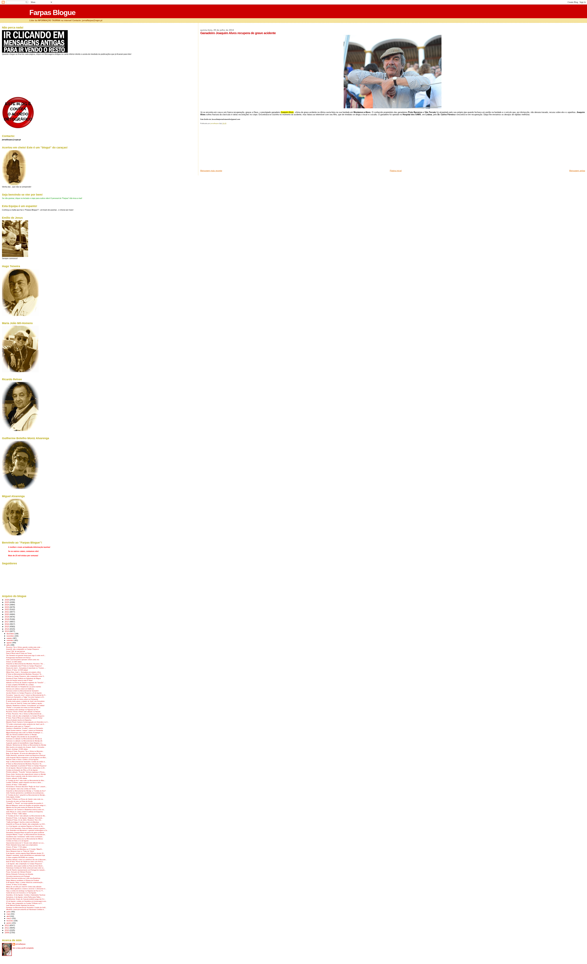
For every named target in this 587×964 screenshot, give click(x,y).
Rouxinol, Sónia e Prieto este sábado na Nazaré (23, 711)
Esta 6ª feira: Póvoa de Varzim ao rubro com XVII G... (25, 861)
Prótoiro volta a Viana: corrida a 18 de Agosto (22, 759)
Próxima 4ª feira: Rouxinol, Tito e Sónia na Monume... (25, 751)
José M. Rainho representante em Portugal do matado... (26, 870)
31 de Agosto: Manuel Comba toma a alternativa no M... (26, 768)
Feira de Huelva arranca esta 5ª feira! (19, 680)
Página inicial (396, 171)
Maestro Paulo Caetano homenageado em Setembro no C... (27, 722)
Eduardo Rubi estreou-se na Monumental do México (24, 839)
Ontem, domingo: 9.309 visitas (17, 749)
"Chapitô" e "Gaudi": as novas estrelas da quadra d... (25, 803)
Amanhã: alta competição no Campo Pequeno (22, 649)
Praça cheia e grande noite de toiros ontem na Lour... (25, 776)
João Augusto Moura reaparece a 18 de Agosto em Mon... (26, 757)
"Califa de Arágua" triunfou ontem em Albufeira (22, 822)
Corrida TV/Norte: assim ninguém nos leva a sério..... (24, 782)
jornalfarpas (21, 944)
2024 (7, 605)
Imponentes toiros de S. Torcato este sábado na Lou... (25, 843)
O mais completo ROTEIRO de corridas (20, 685)
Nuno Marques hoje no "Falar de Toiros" (20, 851)
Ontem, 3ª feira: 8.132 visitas (16, 884)
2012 (7, 925)
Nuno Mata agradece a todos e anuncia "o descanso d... (26, 888)
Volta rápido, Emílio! (13, 797)
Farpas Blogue (52, 13)
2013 (7, 631)
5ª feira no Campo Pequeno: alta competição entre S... (25, 676)
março (9, 918)
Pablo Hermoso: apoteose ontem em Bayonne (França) (25, 755)
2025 (7, 602)
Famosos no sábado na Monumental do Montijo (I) (24, 739)
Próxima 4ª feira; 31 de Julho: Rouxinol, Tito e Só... (24, 820)
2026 (7, 600)
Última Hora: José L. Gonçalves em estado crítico (23, 672)
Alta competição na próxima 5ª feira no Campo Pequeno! (26, 766)
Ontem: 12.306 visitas (14, 662)
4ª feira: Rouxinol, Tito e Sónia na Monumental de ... (24, 714)
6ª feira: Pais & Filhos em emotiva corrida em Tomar (24, 718)
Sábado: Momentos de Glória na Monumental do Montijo (26, 745)
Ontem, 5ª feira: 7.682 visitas (16, 814)
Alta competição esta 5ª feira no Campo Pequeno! (24, 666)
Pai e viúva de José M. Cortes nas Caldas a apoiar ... (25, 703)
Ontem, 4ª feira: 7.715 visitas (16, 847)
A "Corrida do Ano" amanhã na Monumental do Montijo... (26, 795)
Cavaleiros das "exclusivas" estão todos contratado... (25, 836)
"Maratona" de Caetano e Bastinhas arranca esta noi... (25, 809)
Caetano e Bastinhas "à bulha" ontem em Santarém (24, 728)
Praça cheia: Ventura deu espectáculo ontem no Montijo (26, 774)
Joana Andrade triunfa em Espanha (18, 720)
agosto (9, 643)
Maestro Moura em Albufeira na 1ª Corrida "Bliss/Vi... (24, 849)
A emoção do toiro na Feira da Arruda (19, 801)
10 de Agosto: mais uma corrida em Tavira (21, 789)
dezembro (11, 634)
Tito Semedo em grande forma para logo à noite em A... (26, 655)
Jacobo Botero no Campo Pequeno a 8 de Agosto (24, 693)
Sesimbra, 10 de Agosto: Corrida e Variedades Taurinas (25, 895)
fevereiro (10, 921)
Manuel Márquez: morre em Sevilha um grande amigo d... (26, 805)
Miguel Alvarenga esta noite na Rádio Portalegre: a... (25, 732)
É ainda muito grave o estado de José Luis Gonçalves (25, 701)
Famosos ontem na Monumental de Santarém (22, 691)
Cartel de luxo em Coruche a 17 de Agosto (21, 893)
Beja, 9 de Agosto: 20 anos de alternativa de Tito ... (24, 753)
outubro (10, 638)
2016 (7, 624)
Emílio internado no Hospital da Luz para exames (23, 687)
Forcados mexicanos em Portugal (18, 876)
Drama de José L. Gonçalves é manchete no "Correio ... (26, 668)
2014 (7, 629)
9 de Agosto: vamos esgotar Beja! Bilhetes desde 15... (25, 853)
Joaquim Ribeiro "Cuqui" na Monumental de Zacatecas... (26, 834)
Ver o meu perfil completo (23, 948)
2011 (7, 928)
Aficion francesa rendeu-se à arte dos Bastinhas (23, 878)
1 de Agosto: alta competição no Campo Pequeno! (24, 864)
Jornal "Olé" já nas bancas (15, 651)
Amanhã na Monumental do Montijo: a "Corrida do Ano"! (26, 791)
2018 (7, 619)
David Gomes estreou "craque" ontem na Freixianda (24, 730)
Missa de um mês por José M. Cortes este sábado (23, 886)
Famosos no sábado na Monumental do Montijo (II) (24, 741)
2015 (7, 627)
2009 (7, 933)
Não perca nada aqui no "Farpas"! (18, 726)
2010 (7, 930)
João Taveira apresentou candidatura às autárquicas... (25, 793)
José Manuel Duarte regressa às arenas (20, 905)
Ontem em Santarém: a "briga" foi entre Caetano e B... (25, 697)
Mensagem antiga (577, 171)
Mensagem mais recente (211, 171)
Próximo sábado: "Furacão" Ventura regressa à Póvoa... (26, 772)
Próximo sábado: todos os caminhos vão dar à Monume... (26, 859)
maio (9, 914)
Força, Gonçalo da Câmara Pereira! (18, 872)
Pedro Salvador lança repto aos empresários (22, 845)
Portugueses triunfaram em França (18, 657)
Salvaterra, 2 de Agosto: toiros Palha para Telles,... (24, 897)
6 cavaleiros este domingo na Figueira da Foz (22, 709)
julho (8, 645)
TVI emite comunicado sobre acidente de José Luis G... (25, 724)
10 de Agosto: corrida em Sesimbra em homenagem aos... (26, 901)
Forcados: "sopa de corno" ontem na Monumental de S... (26, 695)
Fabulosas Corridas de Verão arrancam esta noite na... (25, 868)
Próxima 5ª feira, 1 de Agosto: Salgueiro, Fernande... (25, 818)
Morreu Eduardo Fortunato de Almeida (19, 874)
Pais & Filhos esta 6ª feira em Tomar (19, 653)
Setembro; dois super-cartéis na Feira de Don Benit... (25, 866)
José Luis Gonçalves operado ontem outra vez (22, 659)
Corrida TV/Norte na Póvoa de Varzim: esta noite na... (25, 799)
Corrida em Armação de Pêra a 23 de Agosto (22, 770)
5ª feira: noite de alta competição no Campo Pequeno (25, 716)
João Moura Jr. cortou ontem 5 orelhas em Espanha (24, 812)
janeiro (9, 923)
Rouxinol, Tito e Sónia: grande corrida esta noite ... (24, 647)
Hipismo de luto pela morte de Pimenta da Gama (23, 807)
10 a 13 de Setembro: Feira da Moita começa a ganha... (26, 828)
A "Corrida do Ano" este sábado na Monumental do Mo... (26, 816)
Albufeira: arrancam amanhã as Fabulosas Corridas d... (25, 909)
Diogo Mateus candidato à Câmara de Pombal (22, 880)
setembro (10, 640)
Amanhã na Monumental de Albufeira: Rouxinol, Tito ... (25, 664)
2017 (7, 622)
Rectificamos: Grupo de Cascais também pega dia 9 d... (26, 899)
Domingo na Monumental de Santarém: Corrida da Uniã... (26, 907)
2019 (7, 617)
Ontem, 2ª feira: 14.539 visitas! (17, 670)
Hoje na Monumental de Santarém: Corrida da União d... (26, 761)
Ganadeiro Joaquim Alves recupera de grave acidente (25, 832)
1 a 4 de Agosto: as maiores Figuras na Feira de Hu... (25, 826)
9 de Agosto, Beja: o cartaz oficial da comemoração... (25, 882)
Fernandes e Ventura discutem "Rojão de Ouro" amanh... (26, 786)
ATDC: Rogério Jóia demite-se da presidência (22, 737)
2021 (7, 612)
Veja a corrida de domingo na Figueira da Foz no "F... (25, 891)
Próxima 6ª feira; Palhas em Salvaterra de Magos (23, 678)
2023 (7, 607)
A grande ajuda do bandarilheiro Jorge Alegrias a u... (24, 743)
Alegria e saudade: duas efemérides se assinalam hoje (25, 855)
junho (9, 912)
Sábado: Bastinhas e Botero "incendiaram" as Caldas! (25, 705)
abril (8, 916)
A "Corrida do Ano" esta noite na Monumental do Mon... (25, 780)
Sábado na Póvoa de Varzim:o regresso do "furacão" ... (26, 682)
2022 (7, 609)
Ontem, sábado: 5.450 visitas (16, 778)
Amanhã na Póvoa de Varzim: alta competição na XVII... (26, 824)
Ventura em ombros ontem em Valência (20, 689)
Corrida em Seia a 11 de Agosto (17, 841)
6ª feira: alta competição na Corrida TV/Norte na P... (24, 903)
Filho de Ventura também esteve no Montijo (21, 734)
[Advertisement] (223, 148)
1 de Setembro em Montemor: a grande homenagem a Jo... (27, 830)
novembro (11, 636)
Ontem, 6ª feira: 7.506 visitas (16, 784)
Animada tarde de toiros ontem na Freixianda (22, 699)
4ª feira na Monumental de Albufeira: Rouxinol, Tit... (24, 674)
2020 (7, 614)
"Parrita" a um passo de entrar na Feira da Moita (23, 707)
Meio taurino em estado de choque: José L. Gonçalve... (26, 747)
